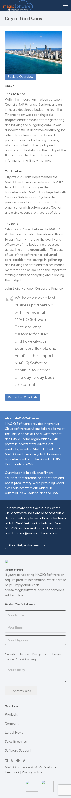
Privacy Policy (32, 772)
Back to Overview (20, 76)
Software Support (18, 750)
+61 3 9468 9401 (20, 523)
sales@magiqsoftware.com (37, 533)
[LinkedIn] (6, 760)
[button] (65, 5)
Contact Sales (21, 691)
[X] (12, 760)
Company (12, 723)
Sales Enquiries (16, 741)
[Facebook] (18, 760)
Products (11, 714)
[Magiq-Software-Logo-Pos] (18, 5)
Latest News (14, 732)
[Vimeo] (23, 760)
